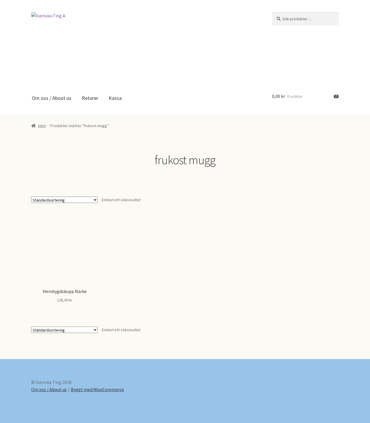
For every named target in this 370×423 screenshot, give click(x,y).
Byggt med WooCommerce (97, 389)
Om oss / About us (51, 98)
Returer (90, 98)
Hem (42, 125)
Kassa (115, 98)
